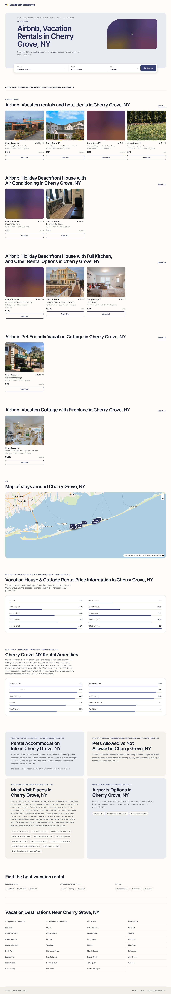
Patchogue (132, 951)
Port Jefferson (51, 957)
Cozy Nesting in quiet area (137, 146)
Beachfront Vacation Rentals (33, 17)
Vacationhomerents (22, 4)
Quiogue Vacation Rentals (15, 921)
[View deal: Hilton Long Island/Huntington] (24, 125)
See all (162, 106)
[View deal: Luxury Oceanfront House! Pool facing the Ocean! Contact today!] (65, 282)
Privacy (134, 990)
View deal (24, 157)
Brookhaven (9, 957)
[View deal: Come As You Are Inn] (24, 204)
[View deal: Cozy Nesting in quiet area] (146, 125)
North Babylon (92, 927)
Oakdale (131, 927)
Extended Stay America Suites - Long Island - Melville (107, 146)
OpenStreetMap (156, 555)
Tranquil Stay (92, 302)
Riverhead (50, 969)
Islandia (49, 939)
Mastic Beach (92, 951)
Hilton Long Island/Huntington (16, 146)
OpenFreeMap (128, 555)
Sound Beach (92, 957)
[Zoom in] (162, 495)
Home (19, 17)
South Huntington (11, 945)
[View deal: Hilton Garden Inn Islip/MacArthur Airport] (65, 125)
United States (49, 17)
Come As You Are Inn (13, 224)
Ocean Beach (51, 933)
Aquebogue (132, 957)
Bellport (90, 945)
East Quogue (10, 963)
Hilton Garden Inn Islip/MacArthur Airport (61, 146)
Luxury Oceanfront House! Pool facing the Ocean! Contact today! (71, 302)
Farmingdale (133, 921)
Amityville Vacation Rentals (56, 921)
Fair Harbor (91, 921)
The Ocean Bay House (54, 224)
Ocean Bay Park (11, 933)
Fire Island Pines (52, 951)
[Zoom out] (162, 498)
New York (59, 17)
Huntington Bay (11, 939)
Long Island (91, 939)
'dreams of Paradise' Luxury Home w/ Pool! (21, 451)
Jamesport (91, 963)
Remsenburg (10, 969)
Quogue (131, 963)
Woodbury (50, 945)
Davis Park (9, 951)
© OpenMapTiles (139, 555)
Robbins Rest (92, 933)
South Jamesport (93, 969)
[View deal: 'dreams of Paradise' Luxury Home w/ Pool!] (24, 430)
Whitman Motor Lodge (13, 378)
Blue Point (132, 945)
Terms (142, 990)
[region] (85, 525)
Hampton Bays (52, 963)
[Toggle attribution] (163, 555)
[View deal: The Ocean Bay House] (65, 204)
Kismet (49, 927)
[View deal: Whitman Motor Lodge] (24, 357)
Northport (132, 939)
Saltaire (131, 933)
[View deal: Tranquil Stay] (106, 282)
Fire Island (9, 927)
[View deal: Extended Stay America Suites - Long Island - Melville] (106, 125)
